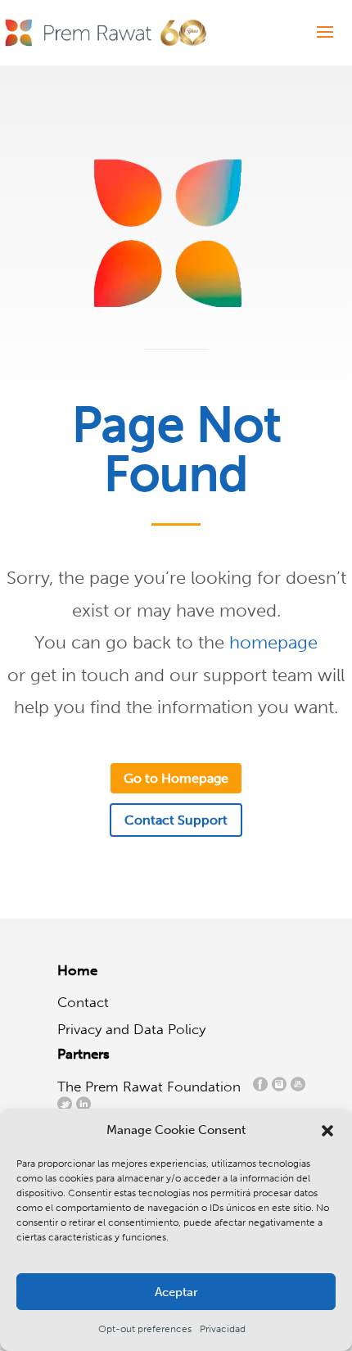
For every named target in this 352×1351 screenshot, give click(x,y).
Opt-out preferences (145, 1329)
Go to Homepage (176, 778)
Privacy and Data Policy (131, 1029)
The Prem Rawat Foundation (153, 1086)
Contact (83, 1002)
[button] (327, 1131)
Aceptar (176, 1292)
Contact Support (176, 820)
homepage (273, 642)
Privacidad (223, 1329)
